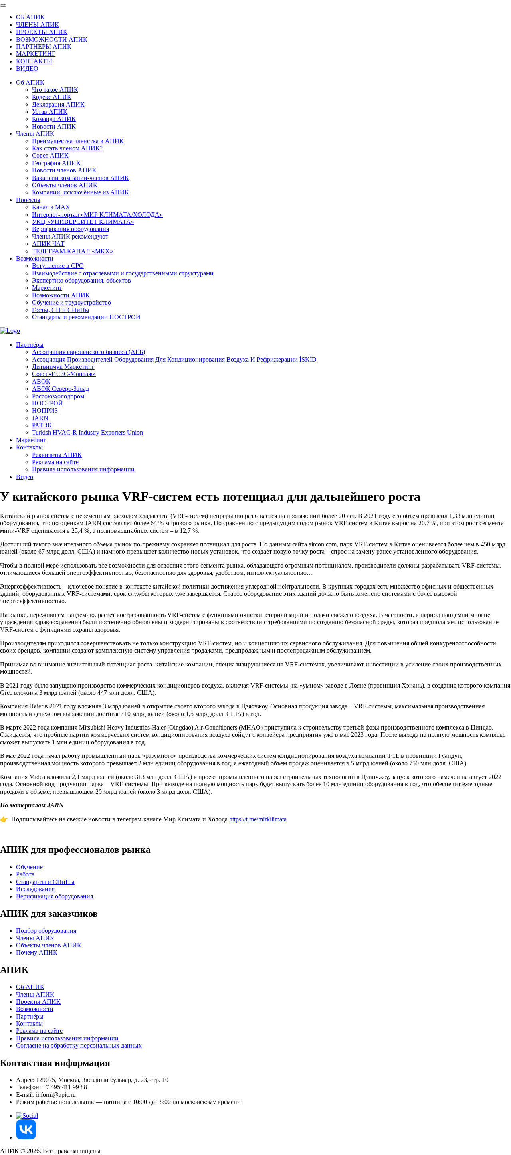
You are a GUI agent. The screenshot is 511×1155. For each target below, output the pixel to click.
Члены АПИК (35, 133)
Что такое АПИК (55, 89)
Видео (24, 476)
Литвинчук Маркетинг (63, 366)
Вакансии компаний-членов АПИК (80, 177)
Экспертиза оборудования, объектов (81, 280)
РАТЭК (42, 425)
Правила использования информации (83, 469)
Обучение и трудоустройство (71, 302)
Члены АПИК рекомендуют (70, 236)
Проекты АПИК (38, 1001)
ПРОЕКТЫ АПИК (41, 31)
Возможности (34, 258)
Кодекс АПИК (51, 96)
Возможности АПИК (61, 295)
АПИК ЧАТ (48, 243)
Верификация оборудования (70, 228)
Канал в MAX (51, 207)
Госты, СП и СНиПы (60, 310)
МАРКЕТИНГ (35, 53)
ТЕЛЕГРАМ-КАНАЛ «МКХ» (72, 251)
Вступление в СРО (58, 265)
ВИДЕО (27, 68)
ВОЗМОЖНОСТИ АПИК (51, 39)
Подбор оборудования (46, 930)
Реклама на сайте (55, 462)
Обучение (29, 867)
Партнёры (30, 344)
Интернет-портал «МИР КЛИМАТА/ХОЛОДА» (97, 214)
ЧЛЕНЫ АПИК (37, 24)
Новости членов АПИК (64, 170)
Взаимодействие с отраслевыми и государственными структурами (123, 273)
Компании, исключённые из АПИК (80, 192)
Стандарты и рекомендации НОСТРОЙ (86, 317)
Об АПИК (30, 82)
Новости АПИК (54, 126)
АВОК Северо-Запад (60, 388)
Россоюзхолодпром (58, 396)
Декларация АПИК (58, 104)
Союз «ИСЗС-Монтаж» (64, 373)
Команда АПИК (54, 118)
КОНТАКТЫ (34, 61)
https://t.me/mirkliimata (258, 819)
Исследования (35, 889)
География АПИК (56, 163)
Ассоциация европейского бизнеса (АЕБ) (88, 351)
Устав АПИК (49, 111)
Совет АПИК (50, 155)
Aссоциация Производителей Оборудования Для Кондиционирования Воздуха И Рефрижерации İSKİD (174, 359)
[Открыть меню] (3, 5)
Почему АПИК (36, 952)
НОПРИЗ (45, 410)
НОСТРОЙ (47, 403)
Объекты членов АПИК (64, 185)
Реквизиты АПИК (57, 454)
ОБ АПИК (30, 17)
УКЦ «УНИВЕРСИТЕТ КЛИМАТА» (83, 221)
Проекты (28, 199)
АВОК (41, 381)
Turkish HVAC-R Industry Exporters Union (87, 432)
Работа (25, 874)
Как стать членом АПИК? (67, 148)
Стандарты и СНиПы (45, 881)
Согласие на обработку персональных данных (79, 1045)
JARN (40, 418)
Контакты (29, 447)
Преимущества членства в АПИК (78, 141)
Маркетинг (47, 287)
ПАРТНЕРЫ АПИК (43, 46)
